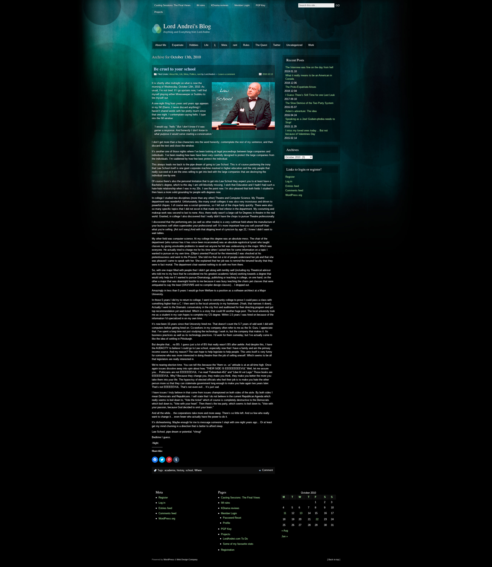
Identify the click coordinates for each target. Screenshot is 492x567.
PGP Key (260, 5)
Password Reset (232, 517)
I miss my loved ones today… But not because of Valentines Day (306, 132)
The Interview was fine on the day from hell (309, 67)
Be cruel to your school (174, 69)
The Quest (261, 45)
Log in (288, 181)
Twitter (276, 45)
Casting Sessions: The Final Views (172, 5)
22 (317, 519)
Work (311, 45)
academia (170, 470)
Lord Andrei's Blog (187, 26)
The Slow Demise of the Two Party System (309, 103)
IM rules (201, 5)
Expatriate (177, 45)
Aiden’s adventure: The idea (301, 111)
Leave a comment (226, 74)
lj (214, 45)
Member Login (242, 5)
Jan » (285, 536)
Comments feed (294, 190)
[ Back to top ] (333, 559)
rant (235, 45)
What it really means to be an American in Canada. (308, 77)
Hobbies (193, 45)
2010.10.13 (268, 74)
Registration (227, 549)
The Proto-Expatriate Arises (300, 86)
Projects (158, 12)
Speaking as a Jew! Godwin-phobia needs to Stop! (310, 121)
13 (301, 513)
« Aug (285, 530)
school (189, 470)
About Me (160, 45)
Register (290, 176)
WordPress (169, 559)
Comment (267, 470)
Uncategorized (294, 45)
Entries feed (292, 186)
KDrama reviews (219, 5)
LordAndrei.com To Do (235, 538)
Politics (192, 74)
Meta (224, 45)
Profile (226, 522)
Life (206, 45)
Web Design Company (187, 559)
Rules (246, 45)
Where (198, 470)
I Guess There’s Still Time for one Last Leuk (310, 95)
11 (285, 513)
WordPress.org (293, 195)
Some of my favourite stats (238, 543)
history (180, 470)
